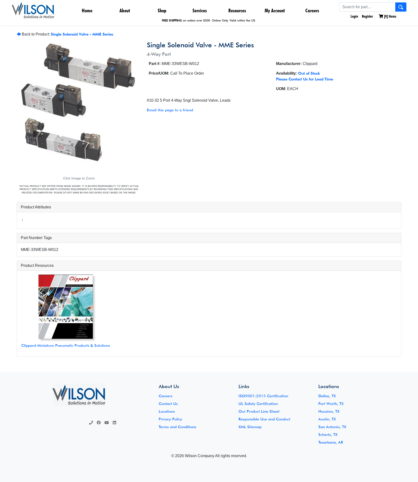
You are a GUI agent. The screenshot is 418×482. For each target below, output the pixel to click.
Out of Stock (309, 73)
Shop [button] (162, 10)
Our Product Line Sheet (259, 411)
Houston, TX (328, 411)
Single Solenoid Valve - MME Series (82, 34)
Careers (312, 10)
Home (87, 10)
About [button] (124, 10)
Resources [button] (237, 10)
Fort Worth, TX (330, 403)
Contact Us (168, 403)
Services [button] (200, 10)
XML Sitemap (250, 427)
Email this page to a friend (170, 110)
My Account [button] (275, 10)
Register (367, 16)
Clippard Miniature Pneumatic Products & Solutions (65, 345)
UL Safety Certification (258, 403)
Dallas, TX (327, 396)
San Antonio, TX (332, 427)
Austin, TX (327, 419)
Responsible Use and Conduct (264, 419)
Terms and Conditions (177, 427)
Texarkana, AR (330, 442)
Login (354, 16)
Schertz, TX (327, 434)
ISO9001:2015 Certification (263, 396)
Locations (167, 411)
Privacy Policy (170, 419)
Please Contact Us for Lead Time (304, 79)
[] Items (389, 16)
